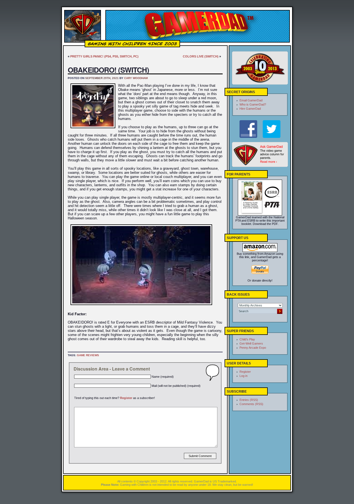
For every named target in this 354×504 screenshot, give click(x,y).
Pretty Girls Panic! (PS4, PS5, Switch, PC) (104, 56)
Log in (244, 375)
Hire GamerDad (250, 108)
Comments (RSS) (251, 404)
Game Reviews (88, 355)
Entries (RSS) (249, 399)
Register (126, 398)
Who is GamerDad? (253, 104)
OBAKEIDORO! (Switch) (108, 70)
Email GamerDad (251, 100)
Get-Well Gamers (251, 343)
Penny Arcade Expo (253, 347)
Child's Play (247, 339)
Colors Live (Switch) (200, 56)
